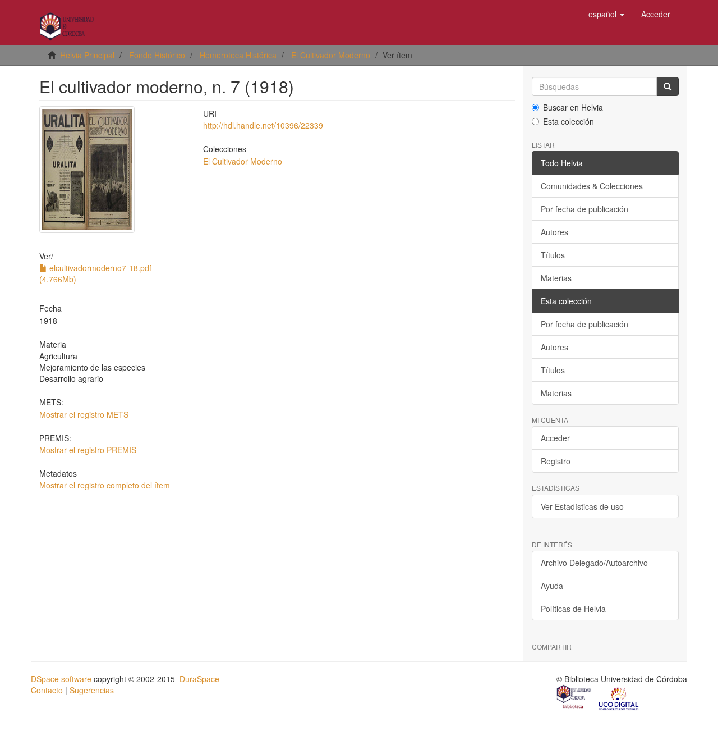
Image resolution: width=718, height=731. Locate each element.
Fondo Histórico (157, 55)
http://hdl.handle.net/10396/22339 (263, 125)
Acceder (555, 438)
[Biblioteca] (574, 697)
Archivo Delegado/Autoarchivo (594, 562)
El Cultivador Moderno (330, 55)
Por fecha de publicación (584, 208)
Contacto (47, 690)
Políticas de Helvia (573, 608)
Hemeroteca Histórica (238, 55)
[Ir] (667, 86)
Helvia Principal (87, 55)
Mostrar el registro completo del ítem (104, 485)
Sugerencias (92, 690)
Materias (556, 278)
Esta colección (568, 121)
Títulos (553, 255)
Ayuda (552, 585)
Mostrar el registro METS (83, 414)
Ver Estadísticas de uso (582, 506)
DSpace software (61, 678)
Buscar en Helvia (573, 107)
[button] (606, 14)
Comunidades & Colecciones (592, 185)
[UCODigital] (619, 697)
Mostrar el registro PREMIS (87, 449)
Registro (555, 461)
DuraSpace (199, 678)
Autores (554, 231)
